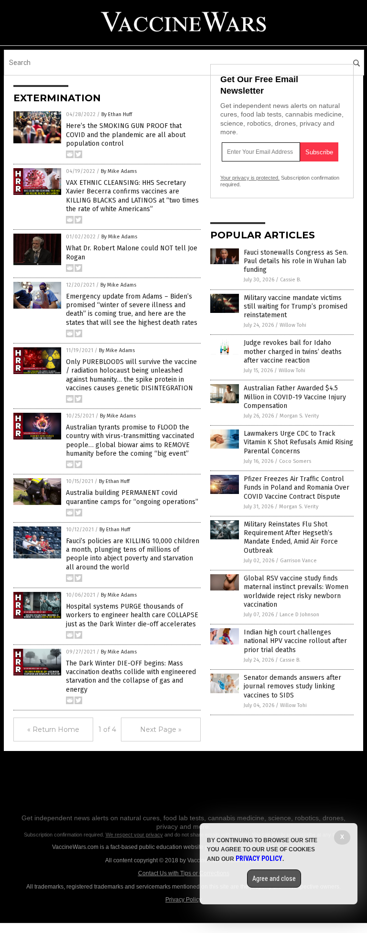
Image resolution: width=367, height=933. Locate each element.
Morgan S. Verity (299, 416)
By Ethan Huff (116, 114)
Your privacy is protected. (250, 178)
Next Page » (161, 729)
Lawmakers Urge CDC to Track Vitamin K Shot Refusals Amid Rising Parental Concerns (298, 442)
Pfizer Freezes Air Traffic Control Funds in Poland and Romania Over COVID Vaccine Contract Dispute (296, 487)
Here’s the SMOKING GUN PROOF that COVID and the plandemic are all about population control (125, 134)
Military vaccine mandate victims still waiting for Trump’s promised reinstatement (295, 306)
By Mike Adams (119, 171)
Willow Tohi (293, 325)
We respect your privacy (134, 834)
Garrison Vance (298, 561)
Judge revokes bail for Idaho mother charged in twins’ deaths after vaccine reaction (293, 351)
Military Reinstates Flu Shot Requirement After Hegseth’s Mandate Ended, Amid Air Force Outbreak (291, 537)
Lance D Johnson (299, 614)
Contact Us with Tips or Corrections (183, 873)
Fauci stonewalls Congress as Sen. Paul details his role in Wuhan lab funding (296, 261)
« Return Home (53, 729)
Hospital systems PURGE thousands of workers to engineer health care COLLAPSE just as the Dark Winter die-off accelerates (132, 615)
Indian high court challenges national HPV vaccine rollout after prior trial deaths (295, 641)
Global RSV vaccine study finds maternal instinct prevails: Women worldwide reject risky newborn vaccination (296, 591)
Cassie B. (290, 280)
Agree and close (274, 878)
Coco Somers (295, 461)
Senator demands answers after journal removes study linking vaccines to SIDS (292, 686)
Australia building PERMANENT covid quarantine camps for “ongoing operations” (132, 497)
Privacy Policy (183, 899)
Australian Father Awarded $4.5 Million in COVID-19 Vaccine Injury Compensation (295, 396)
